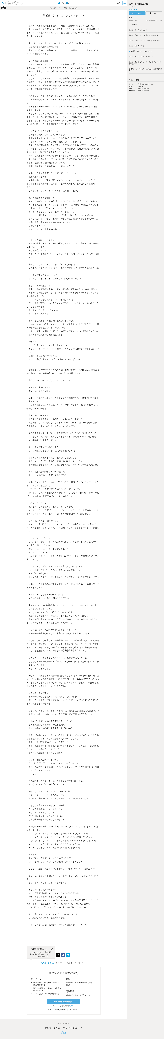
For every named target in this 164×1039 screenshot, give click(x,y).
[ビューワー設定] (119, 3)
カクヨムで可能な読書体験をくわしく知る (63, 1009)
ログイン (71, 1006)
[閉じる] (52, 949)
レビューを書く (137, 13)
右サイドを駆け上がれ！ (139, 3)
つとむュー (133, 6)
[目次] (125, 3)
